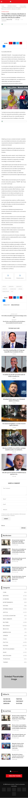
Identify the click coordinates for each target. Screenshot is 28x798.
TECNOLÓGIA (15, 659)
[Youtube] (19, 789)
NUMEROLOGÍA (15, 632)
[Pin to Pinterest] (20, 43)
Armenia (4, 286)
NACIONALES (15, 625)
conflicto (4, 288)
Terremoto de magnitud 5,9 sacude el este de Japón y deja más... (14, 424)
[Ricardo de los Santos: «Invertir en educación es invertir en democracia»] (5, 579)
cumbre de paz (13, 288)
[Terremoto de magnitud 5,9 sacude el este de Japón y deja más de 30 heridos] (14, 413)
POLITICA (15, 642)
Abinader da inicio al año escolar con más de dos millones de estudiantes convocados (19, 569)
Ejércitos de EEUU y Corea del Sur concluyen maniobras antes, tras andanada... (14, 449)
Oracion (15, 639)
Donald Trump (5, 291)
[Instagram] (14, 789)
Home (2, 6)
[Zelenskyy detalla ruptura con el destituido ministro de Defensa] (14, 388)
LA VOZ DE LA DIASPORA (15, 615)
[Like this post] (11, 43)
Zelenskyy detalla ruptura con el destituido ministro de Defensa (14, 400)
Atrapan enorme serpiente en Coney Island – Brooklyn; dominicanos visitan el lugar (18, 541)
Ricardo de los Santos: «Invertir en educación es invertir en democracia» (19, 578)
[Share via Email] (4, 46)
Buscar (3, 525)
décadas (20, 288)
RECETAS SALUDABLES (15, 649)
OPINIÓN (15, 635)
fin (12, 291)
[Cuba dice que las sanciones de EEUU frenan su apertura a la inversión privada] (14, 462)
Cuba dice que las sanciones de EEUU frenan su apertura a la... (14, 473)
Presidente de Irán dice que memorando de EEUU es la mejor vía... (14, 375)
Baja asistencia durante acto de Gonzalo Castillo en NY (19, 559)
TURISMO (15, 662)
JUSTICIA (15, 612)
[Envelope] (14, 794)
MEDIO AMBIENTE (15, 619)
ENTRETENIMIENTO (15, 602)
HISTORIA (15, 605)
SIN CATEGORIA (15, 655)
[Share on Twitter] (17, 43)
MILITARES (15, 622)
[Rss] (24, 789)
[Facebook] (4, 789)
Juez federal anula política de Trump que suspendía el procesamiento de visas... (14, 351)
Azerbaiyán (11, 286)
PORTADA (15, 645)
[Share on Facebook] (14, 43)
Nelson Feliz (9, 19)
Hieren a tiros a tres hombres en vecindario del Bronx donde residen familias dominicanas (19, 550)
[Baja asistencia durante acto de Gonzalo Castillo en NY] (5, 560)
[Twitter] (9, 789)
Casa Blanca (19, 286)
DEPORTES (15, 595)
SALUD (15, 652)
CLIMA (15, 592)
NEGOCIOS (15, 629)
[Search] (26, 1)
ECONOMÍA (15, 599)
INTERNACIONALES (12, 6)
